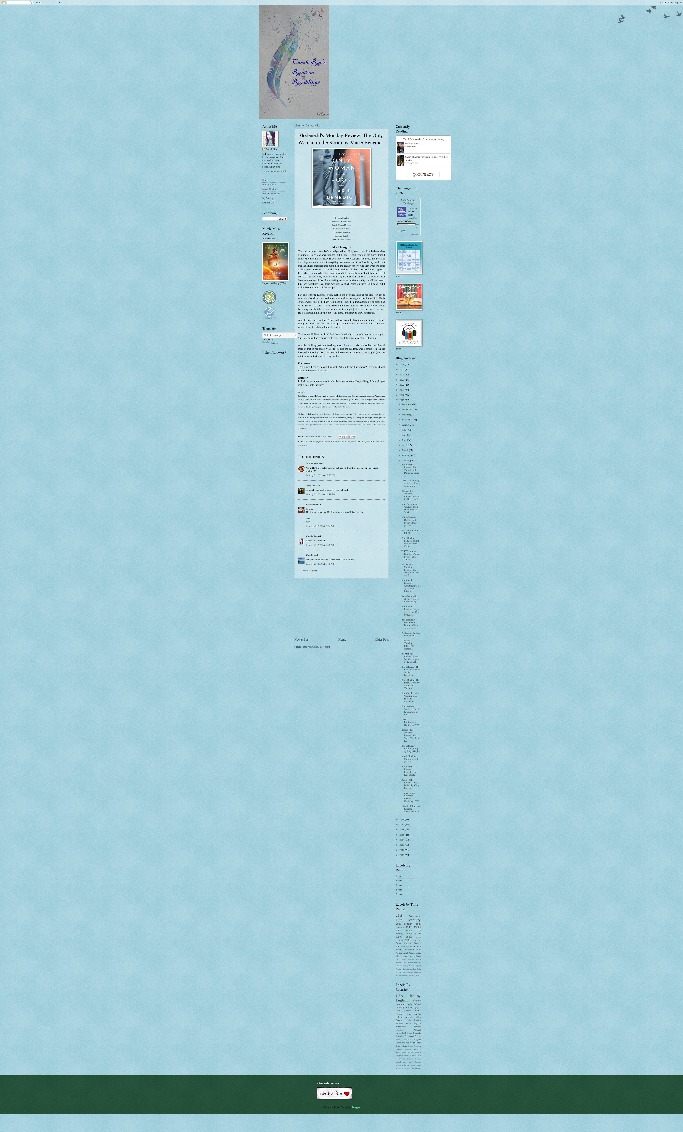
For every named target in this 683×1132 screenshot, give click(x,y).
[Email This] (340, 437)
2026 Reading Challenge (408, 201)
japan (418, 1007)
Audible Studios (345, 240)
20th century (404, 923)
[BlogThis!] (343, 437)
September (407, 419)
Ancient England (415, 966)
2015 (402, 835)
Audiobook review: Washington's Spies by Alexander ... (410, 697)
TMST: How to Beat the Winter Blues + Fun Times (410, 555)
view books (415, 234)
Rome (408, 1014)
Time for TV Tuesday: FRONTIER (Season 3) (408, 644)
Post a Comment (310, 570)
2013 (402, 845)
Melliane (310, 485)
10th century (401, 959)
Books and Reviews (340, 441)
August (406, 425)
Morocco (417, 1062)
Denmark (400, 1020)
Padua (406, 1065)
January (406, 460)
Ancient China (415, 953)
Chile (419, 1056)
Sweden (417, 1027)
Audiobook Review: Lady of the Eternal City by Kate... (410, 610)
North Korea (415, 1043)
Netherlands (401, 1027)
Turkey (418, 1036)
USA (399, 996)
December (407, 404)
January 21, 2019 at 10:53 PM (320, 475)
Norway (399, 1023)
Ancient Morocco (402, 975)
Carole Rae (311, 536)
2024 (402, 374)
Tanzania (408, 1068)
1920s (413, 946)
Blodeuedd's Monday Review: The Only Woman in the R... (410, 570)
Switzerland (401, 1033)
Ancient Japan (414, 956)
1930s (408, 940)
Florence (410, 1059)
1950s (399, 937)
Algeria (410, 1046)
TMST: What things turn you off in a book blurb (410, 483)
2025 (402, 369)
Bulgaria (417, 1039)
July (404, 430)
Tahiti (403, 1068)
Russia (399, 1014)
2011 (402, 855)
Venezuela (399, 1056)
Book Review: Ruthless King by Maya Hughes (410, 749)
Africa (408, 1023)
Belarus (413, 1056)
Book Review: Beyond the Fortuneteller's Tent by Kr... (409, 624)
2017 (402, 824)
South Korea (401, 1052)
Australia (409, 1017)
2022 (402, 385)
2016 (402, 829)
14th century (402, 946)
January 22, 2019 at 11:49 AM (320, 494)
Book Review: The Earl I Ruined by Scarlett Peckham (410, 671)
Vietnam (407, 1039)
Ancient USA (401, 963)
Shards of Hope (411, 143)
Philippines (409, 1036)
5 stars (399, 894)
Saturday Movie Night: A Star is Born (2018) (410, 599)
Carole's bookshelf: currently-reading (423, 139)
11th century (401, 956)
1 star (398, 876)
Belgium (417, 1023)
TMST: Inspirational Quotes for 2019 (410, 722)
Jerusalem (400, 1036)
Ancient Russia (414, 959)
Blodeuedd (324, 441)
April (405, 445)
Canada (410, 1007)
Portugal (417, 1030)
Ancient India (415, 969)
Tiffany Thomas (412, 163)
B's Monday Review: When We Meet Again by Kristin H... (410, 658)
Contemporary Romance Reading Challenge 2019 (410, 797)
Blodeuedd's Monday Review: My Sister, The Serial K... (410, 735)
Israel (398, 1039)
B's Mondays (312, 441)
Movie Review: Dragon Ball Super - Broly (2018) (409, 521)
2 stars (399, 880)
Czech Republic (402, 1043)
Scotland (400, 1004)
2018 (402, 819)
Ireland (417, 1004)
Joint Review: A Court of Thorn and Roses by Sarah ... (410, 508)
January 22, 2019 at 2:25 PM (320, 526)
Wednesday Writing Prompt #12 (410, 634)
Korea (409, 1033)
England (402, 1000)
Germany (400, 1007)
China (399, 1010)
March (405, 450)
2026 (402, 364)
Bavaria (406, 1056)
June (404, 435)
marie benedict (358, 441)
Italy (409, 1004)
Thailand (410, 1052)
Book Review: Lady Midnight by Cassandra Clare (410, 542)
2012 (402, 850)
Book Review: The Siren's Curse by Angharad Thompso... (410, 684)
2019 (402, 400)
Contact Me (268, 203)
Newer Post (301, 639)
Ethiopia (399, 1049)
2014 (402, 840)
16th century (404, 930)
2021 (402, 390)
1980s (409, 937)
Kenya (410, 1062)
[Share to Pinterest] (353, 437)
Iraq (404, 1062)
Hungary (399, 1030)
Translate (273, 343)
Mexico (417, 1020)
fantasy (415, 996)
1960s (409, 933)
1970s (418, 933)
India (409, 1020)
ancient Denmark (414, 963)
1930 (397, 966)
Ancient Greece (412, 943)
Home (342, 639)
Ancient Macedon (414, 972)
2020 (402, 395)
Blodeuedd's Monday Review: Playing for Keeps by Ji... (410, 495)
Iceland (398, 1062)
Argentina (417, 1046)
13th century (408, 950)
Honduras (408, 1049)
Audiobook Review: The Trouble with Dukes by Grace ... (410, 470)
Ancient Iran (401, 972)
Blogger (356, 1107)
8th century (404, 966)
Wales (418, 1017)
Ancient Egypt (402, 953)
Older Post (382, 639)
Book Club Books (271, 193)
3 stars (399, 885)
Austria (417, 1010)
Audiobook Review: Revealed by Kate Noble (408, 770)
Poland (399, 1017)
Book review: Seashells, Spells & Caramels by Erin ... (410, 710)
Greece (407, 1010)
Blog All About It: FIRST (410, 531)
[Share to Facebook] (350, 437)
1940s (409, 927)
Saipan (412, 1065)
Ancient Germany (402, 969)
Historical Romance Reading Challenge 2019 (410, 809)
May (404, 440)
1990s (417, 927)
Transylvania (401, 1046)
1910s (418, 950)
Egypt (418, 1014)
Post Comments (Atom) (319, 647)
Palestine (417, 1049)
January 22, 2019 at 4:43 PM (320, 545)
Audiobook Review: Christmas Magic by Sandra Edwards (410, 586)
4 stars (399, 890)
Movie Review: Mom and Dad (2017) (409, 759)
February (406, 455)
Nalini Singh (411, 146)
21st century (408, 915)
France (417, 1000)
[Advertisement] (341, 608)
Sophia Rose (312, 463)
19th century (408, 920)
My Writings (268, 198)
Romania (417, 1033)
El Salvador (400, 1059)
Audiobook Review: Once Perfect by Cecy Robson (410, 784)
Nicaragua (399, 1065)
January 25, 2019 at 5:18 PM (320, 564)
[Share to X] (347, 437)
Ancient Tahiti (414, 975)
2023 (402, 380)
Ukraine (418, 1052)
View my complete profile (274, 171)
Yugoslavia (416, 1068)
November (407, 409)
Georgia (418, 1059)
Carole (309, 555)
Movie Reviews (269, 189)
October (406, 414)
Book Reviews (269, 184)
